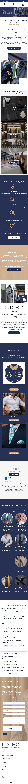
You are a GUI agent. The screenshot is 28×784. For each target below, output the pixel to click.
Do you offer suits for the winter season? (14, 667)
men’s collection (18, 43)
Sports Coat (20, 525)
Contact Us (4, 766)
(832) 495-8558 (6, 754)
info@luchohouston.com (8, 755)
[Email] (25, 1)
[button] (14, 622)
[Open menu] (23, 5)
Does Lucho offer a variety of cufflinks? (13, 670)
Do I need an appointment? (10, 661)
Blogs (3, 768)
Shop (3, 777)
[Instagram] (23, 1)
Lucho (11, 782)
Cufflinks (21, 587)
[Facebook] (21, 1)
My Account (4, 776)
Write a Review (14, 474)
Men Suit (7, 525)
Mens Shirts (7, 546)
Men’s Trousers (21, 567)
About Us (3, 765)
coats (19, 257)
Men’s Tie (7, 587)
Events (3, 769)
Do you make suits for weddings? (12, 653)
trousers (23, 257)
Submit (5, 733)
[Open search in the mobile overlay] (25, 4)
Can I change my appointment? (11, 664)
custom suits (11, 37)
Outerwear (20, 546)
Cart (2, 779)
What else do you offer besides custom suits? (15, 650)
